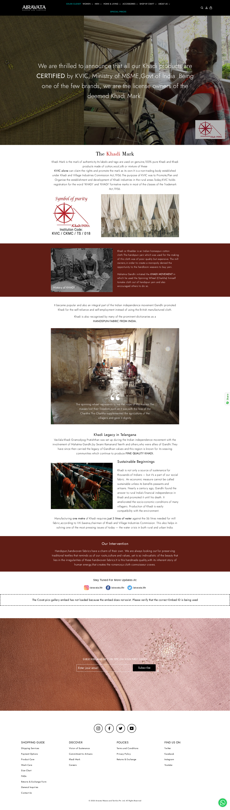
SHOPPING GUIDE (33, 742)
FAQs (23, 776)
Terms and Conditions (127, 748)
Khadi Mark (74, 759)
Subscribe (144, 668)
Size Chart (26, 770)
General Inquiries (29, 787)
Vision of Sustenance (79, 748)
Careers (73, 765)
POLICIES (123, 742)
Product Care (27, 759)
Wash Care (26, 765)
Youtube (168, 765)
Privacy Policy (124, 753)
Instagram (169, 759)
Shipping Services (30, 748)
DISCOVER (76, 742)
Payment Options (29, 753)
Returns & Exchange (126, 759)
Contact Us (26, 792)
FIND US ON (172, 742)
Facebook (169, 753)
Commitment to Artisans (81, 753)
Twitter (167, 748)
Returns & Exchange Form (33, 781)
